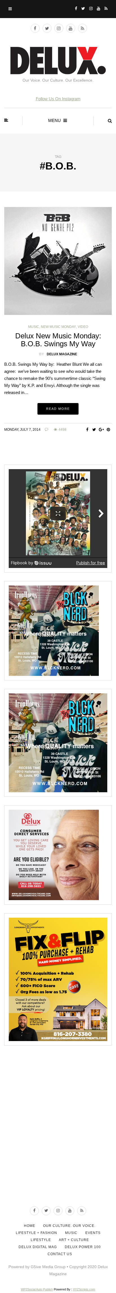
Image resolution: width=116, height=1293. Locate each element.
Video (83, 326)
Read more (58, 408)
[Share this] (87, 429)
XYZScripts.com (84, 1289)
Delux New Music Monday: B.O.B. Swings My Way (58, 340)
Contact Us (60, 1254)
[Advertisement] (58, 1135)
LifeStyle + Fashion (36, 1233)
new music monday (58, 326)
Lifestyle (41, 1240)
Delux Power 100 (83, 1247)
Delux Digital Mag (38, 1247)
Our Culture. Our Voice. (69, 1226)
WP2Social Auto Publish (37, 1289)
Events (93, 1233)
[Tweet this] (94, 429)
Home (29, 1226)
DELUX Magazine (62, 354)
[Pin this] (108, 429)
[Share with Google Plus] (101, 429)
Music (33, 326)
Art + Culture (74, 1240)
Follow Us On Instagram (58, 98)
